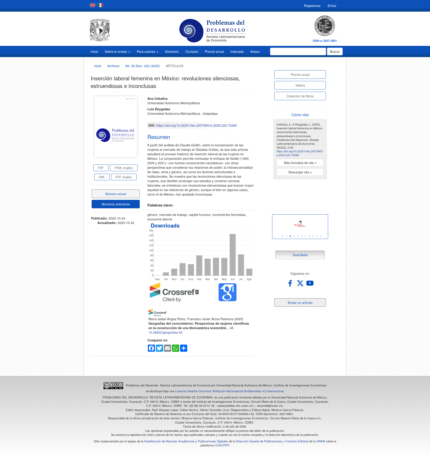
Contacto (191, 51)
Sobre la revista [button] (116, 51)
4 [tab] (294, 236)
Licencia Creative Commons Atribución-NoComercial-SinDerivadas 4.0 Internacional (229, 391)
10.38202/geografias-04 (165, 332)
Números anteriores (116, 204)
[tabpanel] (300, 224)
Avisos (255, 51)
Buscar (335, 51)
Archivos (113, 66)
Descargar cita (299, 172)
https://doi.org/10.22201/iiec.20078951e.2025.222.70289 (196, 125)
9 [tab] (313, 236)
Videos (300, 85)
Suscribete (300, 255)
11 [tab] (320, 236)
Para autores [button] (146, 51)
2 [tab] (286, 236)
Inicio (94, 51)
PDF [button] (101, 168)
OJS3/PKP (222, 445)
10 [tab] (317, 236)
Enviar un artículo (300, 302)
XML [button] (102, 177)
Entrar (332, 5)
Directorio (172, 51)
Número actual (115, 194)
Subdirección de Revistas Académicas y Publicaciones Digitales (186, 441)
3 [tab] (290, 236)
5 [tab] (298, 236)
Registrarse (312, 5)
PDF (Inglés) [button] (124, 177)
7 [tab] (305, 236)
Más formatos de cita (299, 162)
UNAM (320, 441)
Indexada (237, 51)
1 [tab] (282, 236)
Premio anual (214, 51)
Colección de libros (300, 96)
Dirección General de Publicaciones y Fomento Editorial (272, 441)
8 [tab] (309, 236)
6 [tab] (301, 236)
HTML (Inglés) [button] (123, 168)
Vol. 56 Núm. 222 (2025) (142, 66)
